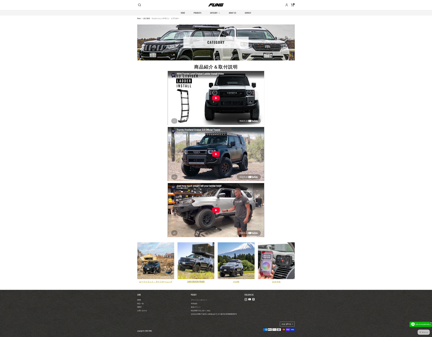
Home (139, 18)
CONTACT (248, 12)
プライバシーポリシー (199, 300)
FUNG (150, 331)
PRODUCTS (197, 12)
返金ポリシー (196, 307)
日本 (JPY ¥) (286, 324)
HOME (183, 12)
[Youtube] (249, 299)
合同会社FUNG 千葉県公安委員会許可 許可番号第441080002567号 (214, 314)
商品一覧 (140, 303)
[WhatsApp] (253, 299)
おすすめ (276, 281)
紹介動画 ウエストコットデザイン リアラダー (161, 18)
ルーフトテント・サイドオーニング (155, 281)
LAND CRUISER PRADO (196, 281)
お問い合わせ (142, 310)
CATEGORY (214, 12)
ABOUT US (232, 12)
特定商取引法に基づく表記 (200, 310)
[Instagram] (245, 299)
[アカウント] (286, 5)
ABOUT (139, 307)
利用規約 (194, 303)
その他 (236, 281)
